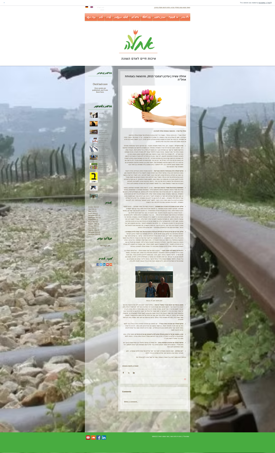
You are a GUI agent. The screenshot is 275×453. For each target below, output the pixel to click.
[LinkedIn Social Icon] (104, 264)
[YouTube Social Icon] (107, 264)
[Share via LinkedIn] (134, 373)
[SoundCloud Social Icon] (110, 264)
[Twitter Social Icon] (101, 264)
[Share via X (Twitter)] (129, 373)
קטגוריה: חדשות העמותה (130, 366)
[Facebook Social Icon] (98, 437)
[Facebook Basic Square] (98, 264)
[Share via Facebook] (123, 373)
